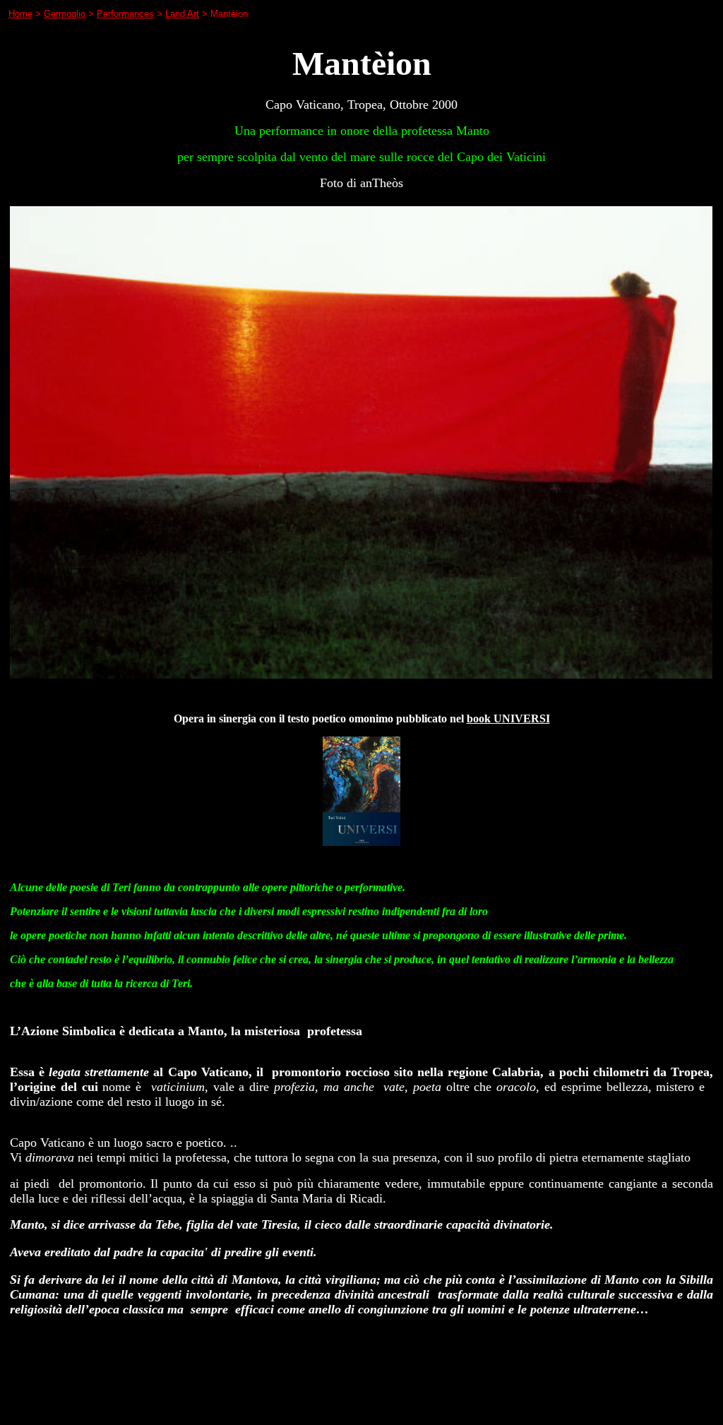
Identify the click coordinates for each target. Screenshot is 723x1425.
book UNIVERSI (508, 718)
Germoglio (64, 13)
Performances (125, 13)
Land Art (182, 13)
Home (20, 13)
